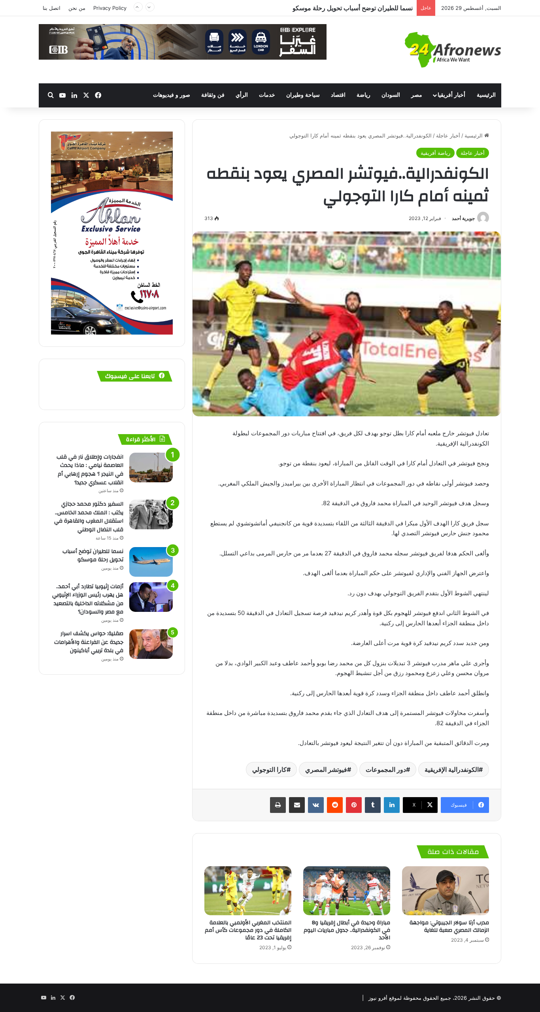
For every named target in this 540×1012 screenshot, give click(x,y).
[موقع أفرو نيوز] (453, 50)
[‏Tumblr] (373, 805)
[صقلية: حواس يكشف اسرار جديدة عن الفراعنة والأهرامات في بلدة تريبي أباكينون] (151, 644)
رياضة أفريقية (435, 153)
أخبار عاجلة (448, 135)
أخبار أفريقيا (451, 95)
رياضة (363, 95)
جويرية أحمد (463, 218)
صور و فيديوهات (171, 95)
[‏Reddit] (335, 805)
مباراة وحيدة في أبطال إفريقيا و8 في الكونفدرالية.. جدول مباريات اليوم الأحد (347, 930)
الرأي (242, 95)
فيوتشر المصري (326, 769)
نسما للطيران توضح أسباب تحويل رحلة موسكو (92, 555)
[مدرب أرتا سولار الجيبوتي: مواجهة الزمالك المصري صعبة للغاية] (445, 890)
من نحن (76, 8)
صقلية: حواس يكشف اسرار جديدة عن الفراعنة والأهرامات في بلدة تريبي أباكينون (88, 642)
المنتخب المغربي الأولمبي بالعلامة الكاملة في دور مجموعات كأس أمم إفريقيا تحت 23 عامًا (248, 930)
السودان (390, 95)
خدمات (267, 95)
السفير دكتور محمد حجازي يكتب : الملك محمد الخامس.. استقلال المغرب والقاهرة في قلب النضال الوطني (88, 517)
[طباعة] (278, 805)
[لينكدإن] (392, 805)
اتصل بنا (51, 8)
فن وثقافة (213, 95)
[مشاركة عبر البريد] (297, 805)
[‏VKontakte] (316, 805)
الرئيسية (486, 95)
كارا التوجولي (269, 769)
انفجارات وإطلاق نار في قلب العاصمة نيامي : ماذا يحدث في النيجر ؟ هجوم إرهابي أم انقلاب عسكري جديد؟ (90, 470)
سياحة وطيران (303, 95)
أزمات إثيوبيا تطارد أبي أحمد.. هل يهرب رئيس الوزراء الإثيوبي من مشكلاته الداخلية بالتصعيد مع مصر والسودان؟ (270, 11)
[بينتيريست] (354, 805)
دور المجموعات (386, 769)
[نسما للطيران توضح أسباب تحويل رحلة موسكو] (151, 562)
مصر (416, 95)
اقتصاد (338, 95)
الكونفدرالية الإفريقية (452, 769)
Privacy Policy (110, 8)
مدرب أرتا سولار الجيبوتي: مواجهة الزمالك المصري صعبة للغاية (449, 926)
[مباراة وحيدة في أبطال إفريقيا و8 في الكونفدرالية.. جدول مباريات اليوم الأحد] (346, 890)
